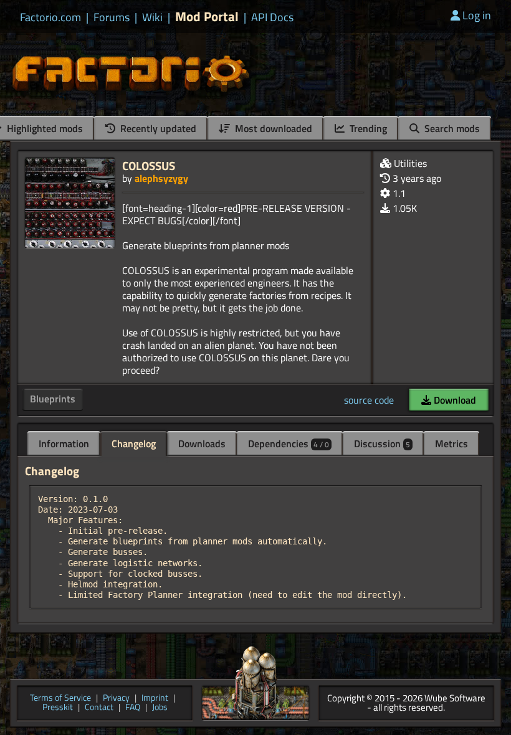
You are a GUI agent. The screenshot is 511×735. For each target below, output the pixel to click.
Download (453, 399)
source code (369, 399)
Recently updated (157, 128)
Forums (111, 17)
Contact (99, 708)
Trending (367, 128)
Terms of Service (60, 698)
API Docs (272, 17)
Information (64, 443)
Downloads (202, 443)
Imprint (154, 698)
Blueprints (52, 398)
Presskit (57, 708)
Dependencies (288, 443)
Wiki (152, 17)
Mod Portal (207, 16)
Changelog (134, 443)
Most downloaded (272, 128)
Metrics (451, 443)
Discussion (382, 443)
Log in (476, 15)
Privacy (116, 698)
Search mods (451, 128)
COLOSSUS (148, 165)
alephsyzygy (161, 178)
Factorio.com (50, 17)
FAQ (132, 708)
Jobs (160, 708)
